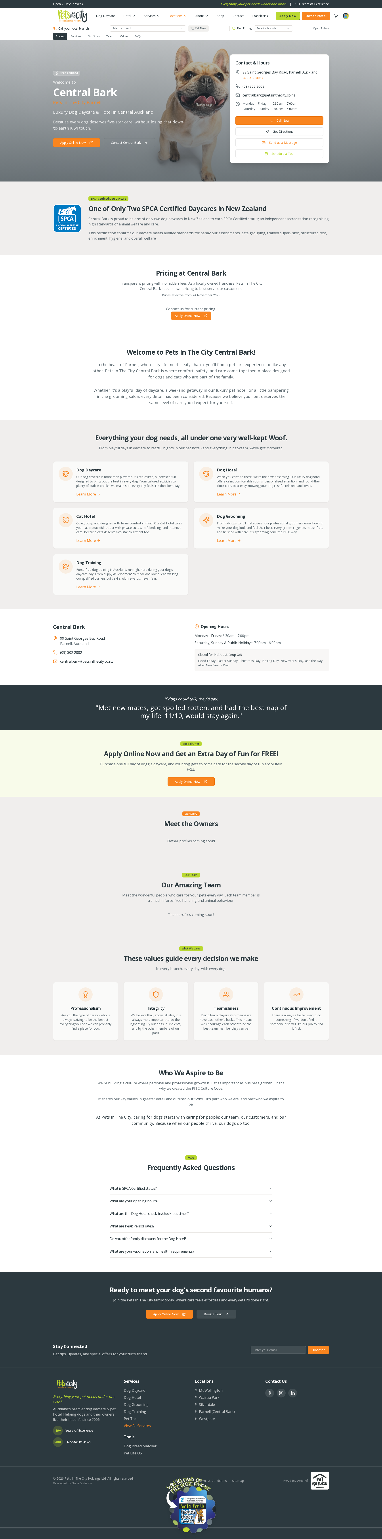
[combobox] (148, 28)
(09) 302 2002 (253, 86)
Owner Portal (316, 16)
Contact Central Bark (126, 142)
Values (124, 36)
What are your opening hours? (134, 1201)
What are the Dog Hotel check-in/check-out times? (149, 1213)
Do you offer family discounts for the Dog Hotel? (148, 1238)
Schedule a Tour (283, 153)
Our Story (94, 36)
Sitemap (238, 1480)
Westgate (207, 1418)
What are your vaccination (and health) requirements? (152, 1251)
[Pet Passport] (346, 16)
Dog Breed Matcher (140, 1446)
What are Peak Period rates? (132, 1226)
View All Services (137, 1425)
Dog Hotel (132, 1397)
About (199, 16)
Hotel (127, 16)
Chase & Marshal (81, 1483)
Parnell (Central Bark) (217, 1411)
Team (109, 36)
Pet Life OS (133, 1453)
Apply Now (287, 16)
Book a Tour (213, 1314)
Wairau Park (209, 1397)
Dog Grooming (136, 1404)
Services (150, 16)
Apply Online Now (73, 142)
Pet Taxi (130, 1418)
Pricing (60, 36)
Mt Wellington (211, 1390)
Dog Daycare (105, 16)
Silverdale (207, 1404)
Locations (175, 16)
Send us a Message (283, 142)
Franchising (260, 16)
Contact (238, 16)
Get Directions (253, 78)
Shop (220, 16)
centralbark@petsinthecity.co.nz (269, 95)
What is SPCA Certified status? (133, 1188)
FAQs (138, 36)
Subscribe (318, 1350)
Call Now (283, 120)
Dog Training (135, 1411)
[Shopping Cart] (336, 16)
